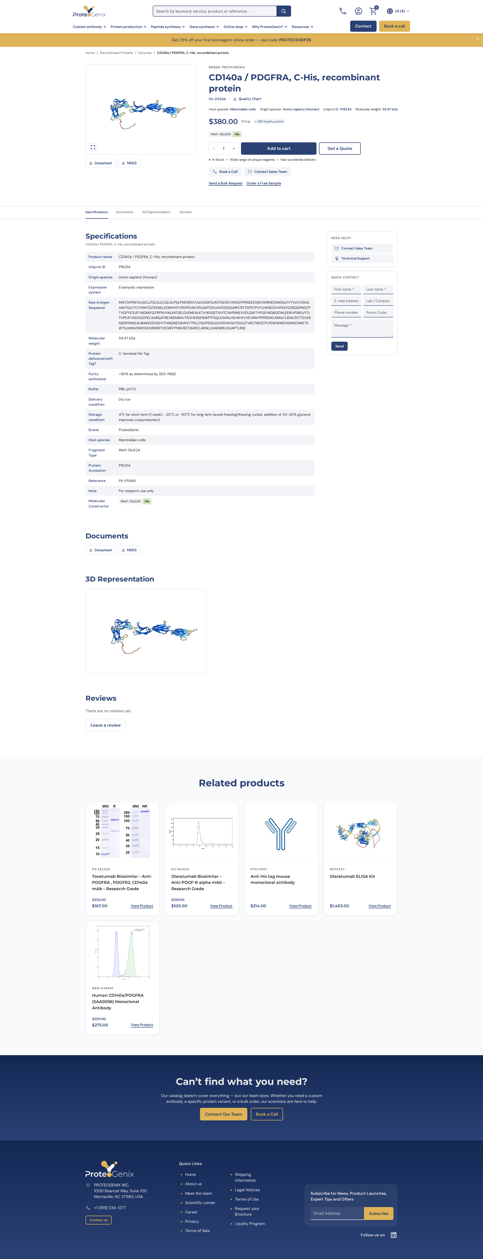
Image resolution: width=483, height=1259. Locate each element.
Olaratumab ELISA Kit (352, 876)
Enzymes (145, 53)
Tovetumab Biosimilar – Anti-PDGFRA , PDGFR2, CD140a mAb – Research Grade (122, 882)
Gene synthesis (202, 26)
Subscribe (378, 1213)
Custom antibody (87, 26)
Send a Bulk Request (226, 183)
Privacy (192, 1221)
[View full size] (93, 147)
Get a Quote (340, 148)
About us (193, 1183)
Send (339, 346)
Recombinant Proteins (116, 53)
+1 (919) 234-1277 (110, 1207)
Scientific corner (200, 1202)
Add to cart (279, 148)
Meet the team (198, 1193)
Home (90, 53)
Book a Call (267, 1114)
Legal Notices (247, 1189)
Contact (363, 26)
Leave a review (106, 725)
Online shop (233, 26)
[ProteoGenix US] (89, 11)
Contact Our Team (223, 1114)
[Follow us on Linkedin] (393, 1235)
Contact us (99, 1220)
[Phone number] (343, 11)
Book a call (394, 26)
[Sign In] (358, 11)
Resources (300, 26)
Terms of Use (247, 1199)
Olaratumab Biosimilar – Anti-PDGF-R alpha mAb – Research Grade (198, 882)
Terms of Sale (197, 1230)
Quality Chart (250, 98)
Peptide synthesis (166, 26)
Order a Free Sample (264, 183)
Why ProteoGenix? (267, 26)
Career (191, 1212)
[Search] (283, 11)
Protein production (126, 26)
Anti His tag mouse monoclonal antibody (273, 879)
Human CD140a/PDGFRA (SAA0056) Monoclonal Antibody (118, 1001)
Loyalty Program (250, 1223)
